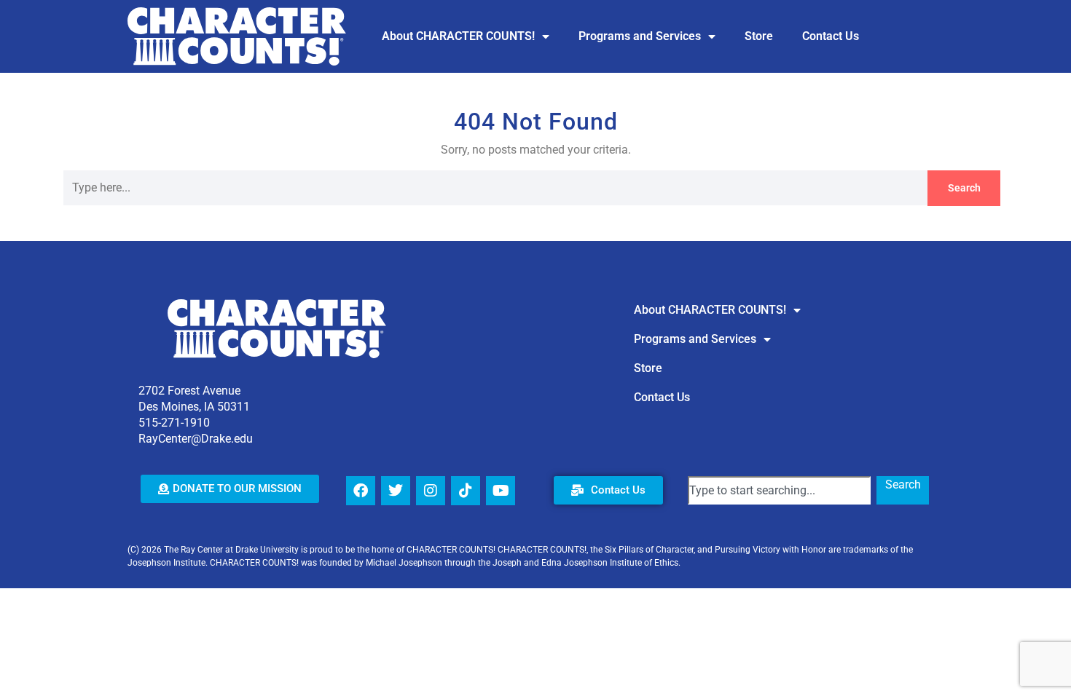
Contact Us (830, 36)
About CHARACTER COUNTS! (458, 36)
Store (759, 36)
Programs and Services (639, 36)
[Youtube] (500, 490)
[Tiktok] (465, 490)
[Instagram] (430, 490)
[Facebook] (360, 490)
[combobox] (779, 490)
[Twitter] (395, 490)
